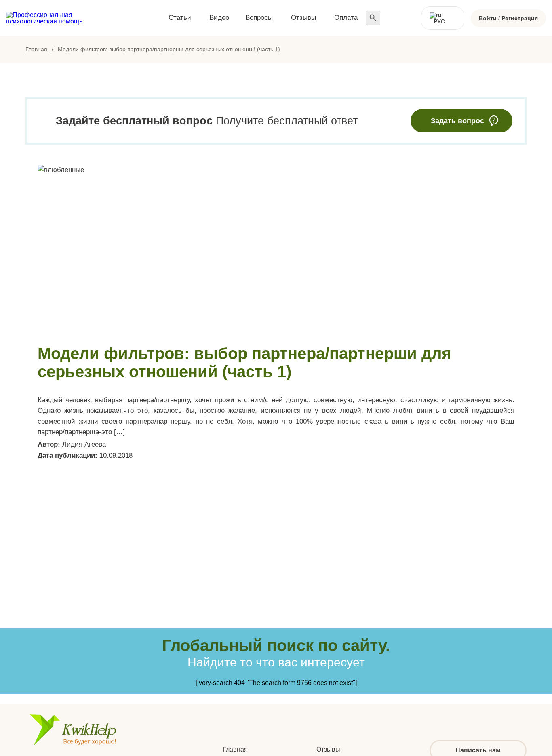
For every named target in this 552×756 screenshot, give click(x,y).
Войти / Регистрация (508, 18)
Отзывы (328, 749)
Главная (37, 49)
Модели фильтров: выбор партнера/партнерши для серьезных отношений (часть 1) (244, 362)
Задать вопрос (457, 121)
